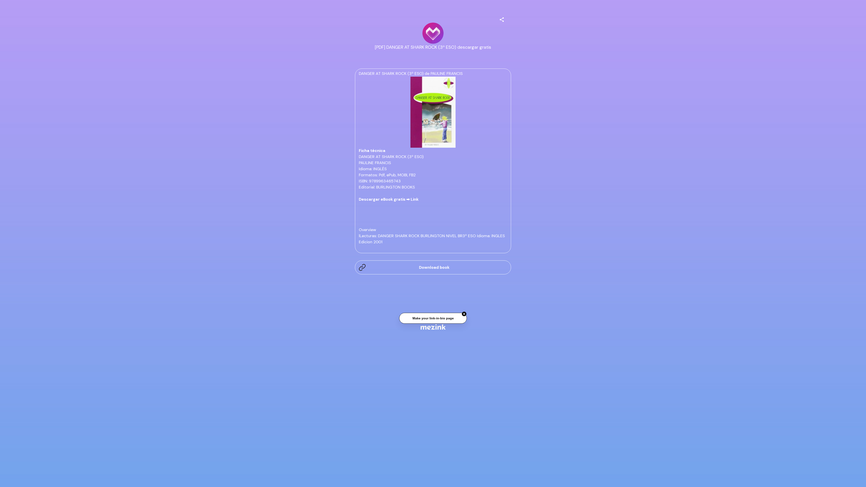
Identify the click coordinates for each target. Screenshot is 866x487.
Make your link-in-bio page (433, 317)
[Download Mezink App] (433, 326)
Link (415, 199)
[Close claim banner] (464, 313)
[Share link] (501, 19)
